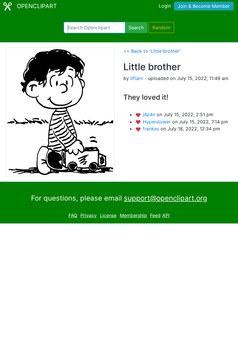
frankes (152, 129)
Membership (133, 215)
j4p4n (150, 114)
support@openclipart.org (165, 198)
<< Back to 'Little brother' (152, 51)
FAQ (72, 215)
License (108, 215)
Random (161, 27)
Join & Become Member (204, 6)
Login (165, 6)
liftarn (136, 78)
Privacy (88, 215)
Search (136, 27)
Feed (155, 215)
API (166, 215)
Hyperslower (157, 122)
